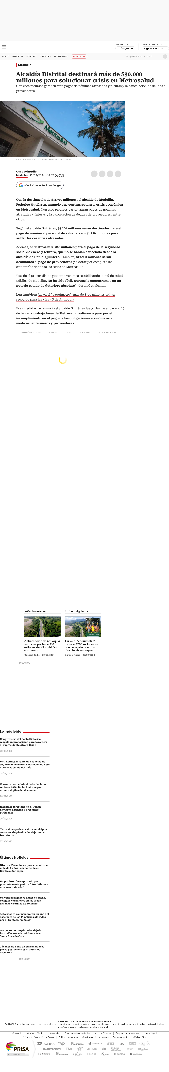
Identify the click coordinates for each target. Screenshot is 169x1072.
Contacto (17, 1033)
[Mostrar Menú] (4, 46)
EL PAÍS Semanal (115, 1048)
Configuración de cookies (95, 1037)
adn (132, 1043)
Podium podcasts (76, 1053)
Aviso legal (151, 1033)
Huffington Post (50, 1048)
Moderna (61, 1053)
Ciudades (45, 56)
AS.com (121, 1043)
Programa (126, 48)
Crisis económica (107, 332)
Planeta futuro (129, 1048)
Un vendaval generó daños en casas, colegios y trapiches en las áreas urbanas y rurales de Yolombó (23, 900)
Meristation (135, 1053)
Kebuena (142, 1048)
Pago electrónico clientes (77, 1033)
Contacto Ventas (36, 1033)
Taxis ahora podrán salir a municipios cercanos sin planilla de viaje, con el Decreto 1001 (23, 832)
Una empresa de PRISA (17, 1046)
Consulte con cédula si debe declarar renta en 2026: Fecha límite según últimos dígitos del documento (23, 787)
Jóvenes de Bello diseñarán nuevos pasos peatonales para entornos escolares (22, 949)
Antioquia (53, 332)
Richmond (44, 1053)
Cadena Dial (103, 1048)
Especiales (79, 56)
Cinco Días (91, 1048)
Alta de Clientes (103, 1033)
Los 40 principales (60, 1043)
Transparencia (120, 1037)
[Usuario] (165, 56)
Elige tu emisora (153, 48)
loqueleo (119, 1053)
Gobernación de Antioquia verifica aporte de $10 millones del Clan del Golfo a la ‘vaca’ (42, 645)
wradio (78, 1048)
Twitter (102, 174)
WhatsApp (118, 174)
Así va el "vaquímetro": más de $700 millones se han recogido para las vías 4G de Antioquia (81, 645)
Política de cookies (68, 1037)
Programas (61, 56)
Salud (69, 332)
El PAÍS (45, 1043)
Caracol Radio (84, 47)
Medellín (25, 65)
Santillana (75, 1043)
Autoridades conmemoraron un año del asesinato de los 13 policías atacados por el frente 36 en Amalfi (24, 917)
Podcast (31, 56)
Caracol (144, 1043)
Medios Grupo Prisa (17, 1055)
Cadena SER (110, 1043)
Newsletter (158, 56)
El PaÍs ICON (90, 1053)
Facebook (94, 174)
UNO (68, 1048)
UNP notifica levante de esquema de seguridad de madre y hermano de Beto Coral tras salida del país (25, 764)
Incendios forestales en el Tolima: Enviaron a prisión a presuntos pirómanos (21, 809)
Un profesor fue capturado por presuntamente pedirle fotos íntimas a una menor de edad (24, 884)
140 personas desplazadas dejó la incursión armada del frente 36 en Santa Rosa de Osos (21, 933)
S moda (104, 1053)
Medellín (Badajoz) (31, 332)
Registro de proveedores (128, 1033)
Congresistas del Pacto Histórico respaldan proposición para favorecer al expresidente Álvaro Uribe (23, 742)
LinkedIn (110, 174)
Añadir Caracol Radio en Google (42, 185)
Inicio (5, 56)
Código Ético (139, 1037)
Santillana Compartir (94, 1043)
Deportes (17, 56)
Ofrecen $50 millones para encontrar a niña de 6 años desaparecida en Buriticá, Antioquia (24, 868)
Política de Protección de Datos (38, 1037)
